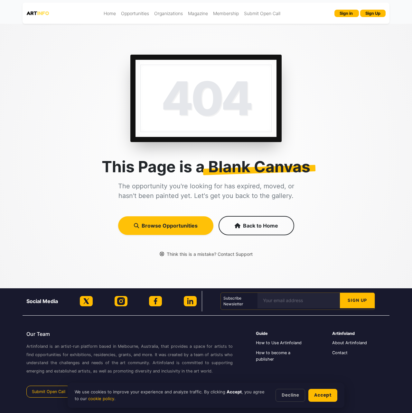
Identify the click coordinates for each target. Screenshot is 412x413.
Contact (340, 352)
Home (110, 13)
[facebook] (155, 301)
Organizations (168, 13)
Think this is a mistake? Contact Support (210, 254)
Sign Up (372, 13)
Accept (323, 395)
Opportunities (135, 13)
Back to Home (260, 225)
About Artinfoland (349, 342)
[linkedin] (190, 301)
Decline (290, 395)
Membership (226, 13)
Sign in (347, 13)
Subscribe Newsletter (233, 301)
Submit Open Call (262, 13)
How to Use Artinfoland (279, 342)
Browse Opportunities (170, 225)
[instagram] (121, 301)
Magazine (198, 13)
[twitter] (86, 301)
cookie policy (101, 398)
